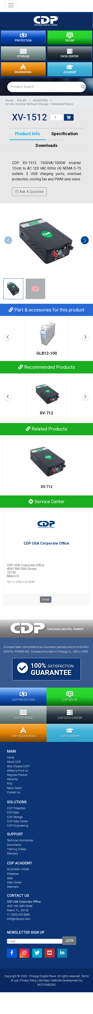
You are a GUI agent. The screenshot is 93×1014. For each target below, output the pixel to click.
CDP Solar (13, 812)
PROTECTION (23, 40)
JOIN (69, 940)
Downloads (14, 845)
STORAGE (23, 56)
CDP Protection (16, 808)
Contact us (13, 792)
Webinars (13, 886)
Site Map (44, 980)
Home (9, 100)
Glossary (12, 853)
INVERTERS (40, 100)
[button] (85, 240)
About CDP (14, 761)
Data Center (14, 882)
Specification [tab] (64, 133)
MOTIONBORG (46, 984)
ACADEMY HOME (18, 869)
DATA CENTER (70, 56)
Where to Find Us (17, 770)
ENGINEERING (23, 72)
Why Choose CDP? (18, 766)
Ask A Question (31, 191)
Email (45, 599)
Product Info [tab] (27, 133)
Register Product (17, 775)
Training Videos (16, 849)
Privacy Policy (28, 980)
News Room (14, 788)
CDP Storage (15, 817)
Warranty (12, 779)
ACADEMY (69, 72)
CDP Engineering (17, 825)
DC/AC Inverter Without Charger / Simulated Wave (39, 104)
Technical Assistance (20, 840)
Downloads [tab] (46, 145)
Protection (13, 873)
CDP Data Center (17, 821)
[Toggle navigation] (11, 5)
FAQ (9, 783)
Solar (10, 878)
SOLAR (69, 40)
